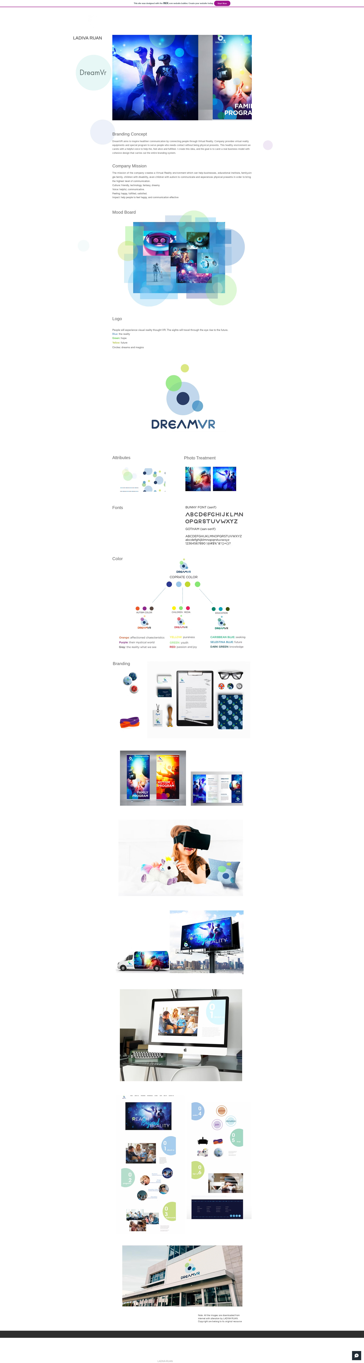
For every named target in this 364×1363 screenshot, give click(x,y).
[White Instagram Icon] (233, 1360)
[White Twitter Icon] (229, 1360)
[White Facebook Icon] (226, 1360)
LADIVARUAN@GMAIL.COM (174, 1339)
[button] (267, 19)
